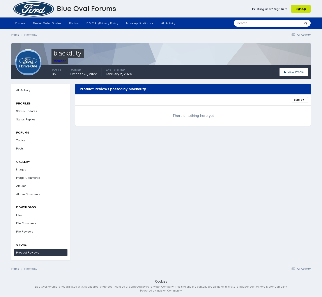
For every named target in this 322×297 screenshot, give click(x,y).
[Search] (306, 23)
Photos (74, 23)
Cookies (161, 281)
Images (21, 169)
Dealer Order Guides (47, 23)
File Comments (26, 223)
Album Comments (28, 194)
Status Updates (285, 23)
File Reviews (24, 231)
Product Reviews (27, 252)
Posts (20, 148)
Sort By (299, 100)
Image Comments (28, 177)
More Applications (139, 23)
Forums (20, 23)
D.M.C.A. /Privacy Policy (102, 23)
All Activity (168, 23)
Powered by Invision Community (161, 290)
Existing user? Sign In (268, 9)
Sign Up (301, 8)
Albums (21, 186)
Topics (20, 140)
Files (19, 215)
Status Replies (25, 119)
